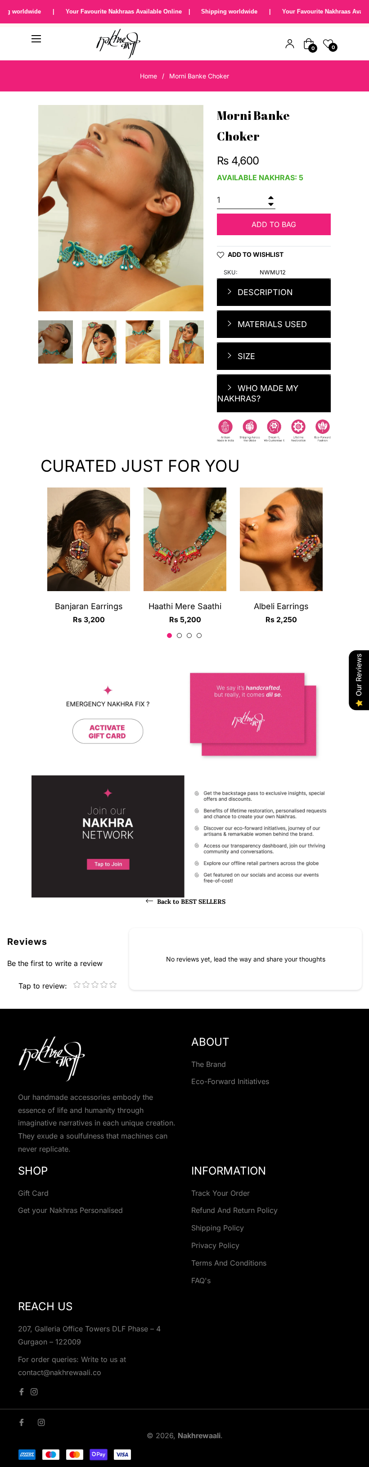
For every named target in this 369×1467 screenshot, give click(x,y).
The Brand (208, 1064)
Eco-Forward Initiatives (230, 1081)
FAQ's (201, 1280)
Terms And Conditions (228, 1262)
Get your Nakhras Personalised (70, 1210)
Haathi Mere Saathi (184, 606)
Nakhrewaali (199, 1435)
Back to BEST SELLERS (190, 902)
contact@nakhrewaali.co (59, 1372)
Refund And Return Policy (234, 1210)
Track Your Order (220, 1193)
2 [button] (179, 635)
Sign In (290, 44)
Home (148, 76)
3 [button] (189, 635)
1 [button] (169, 635)
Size (245, 356)
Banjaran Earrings (89, 606)
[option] (88, 563)
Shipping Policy (217, 1227)
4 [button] (199, 635)
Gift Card (33, 1193)
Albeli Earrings (281, 606)
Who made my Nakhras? (257, 393)
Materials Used (271, 324)
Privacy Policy (215, 1245)
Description (264, 292)
